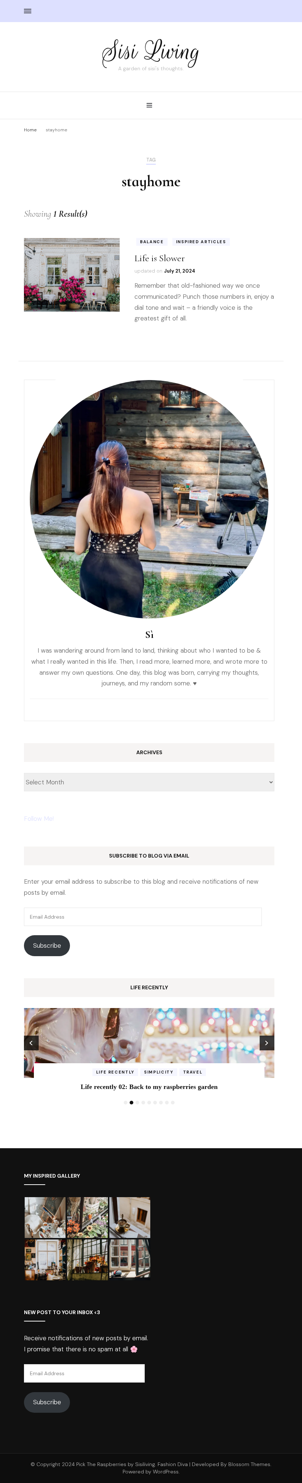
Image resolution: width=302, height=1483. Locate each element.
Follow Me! (39, 819)
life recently (149, 1072)
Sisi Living (151, 51)
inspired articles (201, 241)
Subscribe (47, 945)
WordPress (166, 1471)
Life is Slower (159, 258)
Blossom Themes (249, 1464)
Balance (152, 241)
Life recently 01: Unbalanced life (149, 1086)
